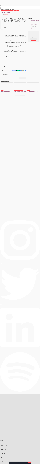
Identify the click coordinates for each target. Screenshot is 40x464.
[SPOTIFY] (20, 391)
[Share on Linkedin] (1, 25)
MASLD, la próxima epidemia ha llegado (20, 91)
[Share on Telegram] (1, 27)
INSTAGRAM (1, 263)
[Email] (1, 28)
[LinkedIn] (2, 2)
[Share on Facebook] (1, 21)
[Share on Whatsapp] (1, 24)
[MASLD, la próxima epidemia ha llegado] (20, 86)
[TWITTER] (20, 303)
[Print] (25, 70)
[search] (20, 4)
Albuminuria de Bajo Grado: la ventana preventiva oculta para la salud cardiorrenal (35, 28)
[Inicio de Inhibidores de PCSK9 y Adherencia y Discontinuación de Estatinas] (7, 86)
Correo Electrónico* (33, 37)
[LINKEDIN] (20, 349)
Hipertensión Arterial (16, 10)
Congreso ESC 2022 (18, 18)
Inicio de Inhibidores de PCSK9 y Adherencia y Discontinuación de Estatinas (6, 92)
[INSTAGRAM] (20, 262)
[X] (0, 2)
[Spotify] (3, 2)
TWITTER (1, 304)
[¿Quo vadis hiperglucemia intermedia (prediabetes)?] (33, 86)
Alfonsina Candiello (6, 14)
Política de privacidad (21, 462)
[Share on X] (1, 22)
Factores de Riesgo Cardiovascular (8, 10)
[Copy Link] (23, 70)
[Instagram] (1, 2)
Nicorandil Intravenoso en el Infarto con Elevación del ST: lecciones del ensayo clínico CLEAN (35, 20)
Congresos (2, 10)
